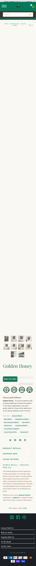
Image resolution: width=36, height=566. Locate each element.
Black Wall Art (8, 419)
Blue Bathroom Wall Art (22, 419)
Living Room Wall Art (21, 425)
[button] (26, 379)
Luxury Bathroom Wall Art (11, 429)
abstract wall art (24, 495)
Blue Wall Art (26, 422)
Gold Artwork (8, 425)
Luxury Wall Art (20, 552)
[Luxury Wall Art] (18, 6)
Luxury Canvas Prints (10, 432)
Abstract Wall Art (17, 416)
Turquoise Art (24, 432)
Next (30, 25)
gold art (16, 498)
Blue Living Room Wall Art (11, 422)
